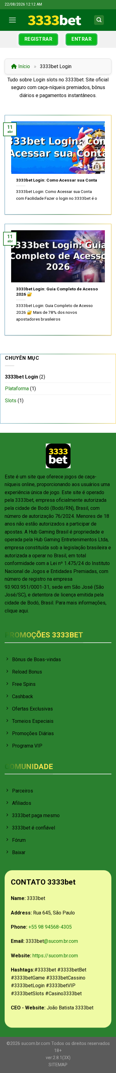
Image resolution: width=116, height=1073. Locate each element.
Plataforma (17, 388)
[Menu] (14, 20)
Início (24, 66)
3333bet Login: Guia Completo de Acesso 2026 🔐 (57, 291)
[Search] (99, 20)
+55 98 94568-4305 (50, 927)
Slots (10, 400)
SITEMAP (58, 1064)
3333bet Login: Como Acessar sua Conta (56, 180)
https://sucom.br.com (55, 956)
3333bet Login (21, 377)
